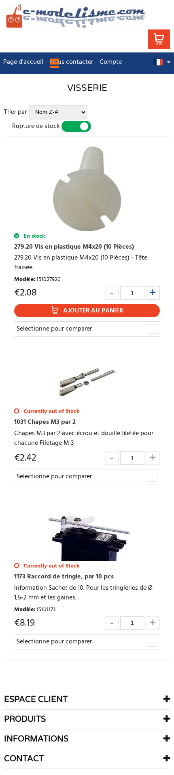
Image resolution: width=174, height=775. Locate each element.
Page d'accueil (23, 62)
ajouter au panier (93, 311)
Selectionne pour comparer (54, 329)
